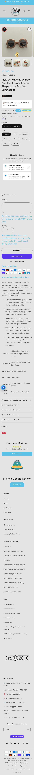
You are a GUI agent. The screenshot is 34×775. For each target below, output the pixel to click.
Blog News (7, 512)
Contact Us (7, 508)
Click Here (17, 485)
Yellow (15, 143)
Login (5, 503)
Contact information (11, 769)
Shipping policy (24, 766)
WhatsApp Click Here (14, 698)
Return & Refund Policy (11, 534)
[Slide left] (2, 63)
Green (6, 139)
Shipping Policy (8, 529)
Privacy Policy (8, 604)
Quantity (4, 225)
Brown (26, 134)
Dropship (6, 560)
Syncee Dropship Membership (14, 565)
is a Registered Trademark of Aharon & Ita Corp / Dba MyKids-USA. (18, 761)
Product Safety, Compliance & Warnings (14, 628)
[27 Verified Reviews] (17, 473)
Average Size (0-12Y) (12, 126)
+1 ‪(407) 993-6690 (13, 694)
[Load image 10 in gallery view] (26, 63)
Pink (16, 139)
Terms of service (12, 766)
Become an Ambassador (12, 592)
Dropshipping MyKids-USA (12, 574)
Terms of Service (9, 609)
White (6, 143)
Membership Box (9, 525)
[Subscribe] (28, 729)
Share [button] (5, 426)
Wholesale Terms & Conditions (14, 555)
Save (4, 432)
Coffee (6, 134)
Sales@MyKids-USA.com (15, 702)
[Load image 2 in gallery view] (17, 63)
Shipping (4, 113)
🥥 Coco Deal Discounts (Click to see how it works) (16, 104)
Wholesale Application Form (13, 551)
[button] (4, 11)
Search (5, 499)
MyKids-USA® (11, 758)
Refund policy (14, 763)
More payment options (17, 261)
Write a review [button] (17, 454)
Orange (25, 139)
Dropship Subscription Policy (13, 583)
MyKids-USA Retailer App (12, 578)
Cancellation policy (24, 769)
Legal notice (18, 772)
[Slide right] (32, 63)
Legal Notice (7, 638)
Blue (17, 134)
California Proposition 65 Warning (15, 634)
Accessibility (8, 622)
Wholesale (7, 546)
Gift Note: (5, 200)
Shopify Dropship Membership (14, 569)
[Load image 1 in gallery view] (8, 63)
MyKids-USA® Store (10, 587)
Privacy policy (24, 763)
